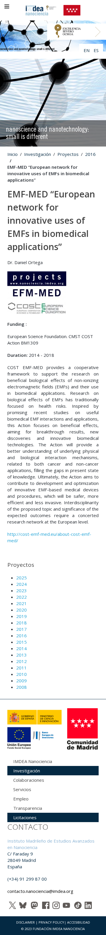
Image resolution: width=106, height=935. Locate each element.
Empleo (21, 799)
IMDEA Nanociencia (32, 761)
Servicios (22, 789)
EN (87, 50)
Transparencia (27, 808)
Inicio (12, 154)
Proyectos (68, 154)
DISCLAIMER (25, 922)
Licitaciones (25, 817)
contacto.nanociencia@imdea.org (40, 891)
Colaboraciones (28, 780)
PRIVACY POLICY (51, 922)
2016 (90, 154)
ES (96, 50)
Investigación (37, 154)
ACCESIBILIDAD (78, 922)
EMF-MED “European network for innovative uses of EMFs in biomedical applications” (51, 220)
